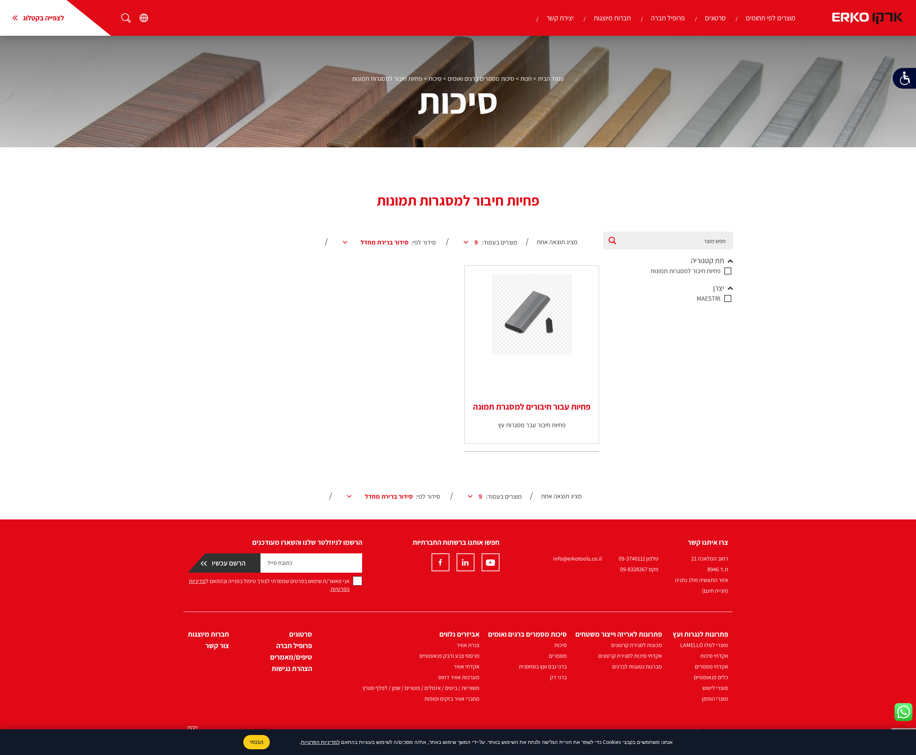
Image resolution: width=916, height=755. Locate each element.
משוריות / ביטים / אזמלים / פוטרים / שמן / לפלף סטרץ (420, 688)
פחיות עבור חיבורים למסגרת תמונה (531, 406)
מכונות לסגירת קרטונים (636, 645)
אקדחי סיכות (714, 656)
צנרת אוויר (468, 645)
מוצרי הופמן (715, 698)
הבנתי (256, 742)
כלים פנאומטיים (711, 677)
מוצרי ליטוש (715, 688)
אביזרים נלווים (459, 634)
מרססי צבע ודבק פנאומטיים (449, 656)
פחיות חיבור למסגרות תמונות (686, 271)
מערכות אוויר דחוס (458, 677)
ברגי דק (558, 677)
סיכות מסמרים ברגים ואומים (481, 78)
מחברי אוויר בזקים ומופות (451, 698)
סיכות (435, 78)
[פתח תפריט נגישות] (904, 78)
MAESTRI (709, 298)
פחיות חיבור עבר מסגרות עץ (532, 425)
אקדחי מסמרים (711, 666)
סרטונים (715, 18)
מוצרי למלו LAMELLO (704, 645)
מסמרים (558, 656)
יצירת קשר (560, 18)
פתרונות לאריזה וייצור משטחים (618, 634)
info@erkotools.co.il (577, 558)
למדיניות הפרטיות (320, 742)
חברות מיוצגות (612, 18)
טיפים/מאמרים (291, 657)
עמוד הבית (551, 78)
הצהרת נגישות (292, 668)
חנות (526, 78)
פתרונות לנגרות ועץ (700, 634)
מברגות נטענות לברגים (637, 666)
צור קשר (217, 645)
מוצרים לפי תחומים (770, 18)
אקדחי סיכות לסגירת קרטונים (630, 656)
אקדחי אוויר (466, 666)
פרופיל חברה (668, 18)
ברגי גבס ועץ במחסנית (543, 666)
